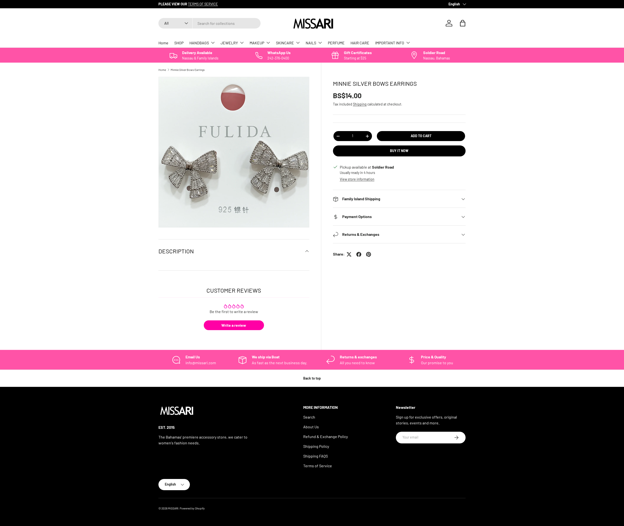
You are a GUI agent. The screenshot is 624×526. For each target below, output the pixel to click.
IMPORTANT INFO (389, 42)
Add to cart (421, 136)
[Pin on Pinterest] (368, 254)
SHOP (179, 42)
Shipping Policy (316, 446)
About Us (311, 426)
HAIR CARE (360, 42)
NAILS (311, 42)
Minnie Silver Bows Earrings (188, 69)
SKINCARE (285, 42)
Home (163, 42)
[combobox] (209, 23)
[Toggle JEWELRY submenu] (242, 43)
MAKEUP (257, 42)
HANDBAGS (199, 42)
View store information (357, 179)
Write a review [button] (233, 325)
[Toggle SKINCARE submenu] (298, 43)
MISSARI (173, 508)
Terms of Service (317, 465)
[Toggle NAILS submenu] (320, 43)
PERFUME (336, 42)
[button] (462, 23)
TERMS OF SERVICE (203, 4)
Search (309, 417)
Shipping (360, 104)
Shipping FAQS (315, 456)
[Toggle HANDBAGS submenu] (213, 43)
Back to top (312, 378)
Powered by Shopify (192, 508)
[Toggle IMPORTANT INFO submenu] (408, 43)
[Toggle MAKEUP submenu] (268, 43)
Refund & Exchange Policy (325, 436)
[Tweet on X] (349, 254)
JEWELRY (229, 42)
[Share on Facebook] (359, 254)
